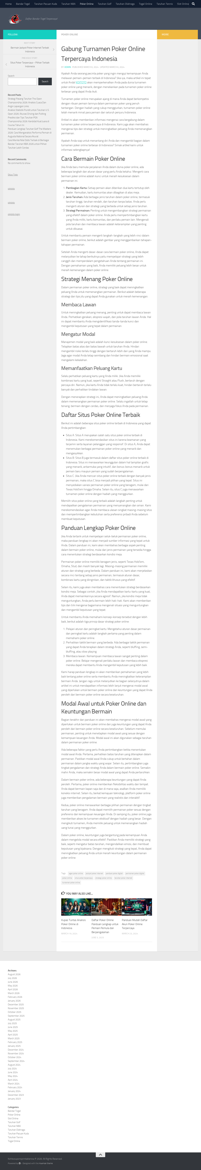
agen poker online (76, 873)
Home (8, 3)
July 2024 (12, 1068)
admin (67, 67)
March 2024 (13, 1083)
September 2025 (16, 1015)
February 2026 (15, 997)
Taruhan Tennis (165, 3)
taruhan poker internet (123, 878)
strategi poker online (103, 878)
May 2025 (13, 1030)
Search (11, 75)
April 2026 (13, 989)
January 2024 (14, 1091)
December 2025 (16, 1004)
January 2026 (14, 1000)
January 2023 (14, 1098)
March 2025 (13, 1038)
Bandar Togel (23, 3)
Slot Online (183, 3)
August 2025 (14, 1019)
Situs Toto (13, 174)
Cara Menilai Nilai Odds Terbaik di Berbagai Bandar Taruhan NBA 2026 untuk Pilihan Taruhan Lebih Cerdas (28, 144)
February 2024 (15, 1087)
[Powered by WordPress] (20, 1163)
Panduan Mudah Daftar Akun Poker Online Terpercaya (135, 924)
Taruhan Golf (104, 3)
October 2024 (14, 1057)
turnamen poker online (71, 882)
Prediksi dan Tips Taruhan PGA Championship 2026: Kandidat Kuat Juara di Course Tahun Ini (28, 121)
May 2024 (13, 1076)
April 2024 (13, 1079)
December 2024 (16, 1049)
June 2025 (13, 1027)
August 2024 (14, 1064)
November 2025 (16, 1008)
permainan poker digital (135, 873)
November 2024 (16, 1053)
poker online (67, 878)
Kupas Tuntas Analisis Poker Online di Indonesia (73, 924)
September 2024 (16, 1061)
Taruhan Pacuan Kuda (45, 3)
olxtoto (11, 188)
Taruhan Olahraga (125, 3)
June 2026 (13, 981)
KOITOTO (81, 82)
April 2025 (13, 1034)
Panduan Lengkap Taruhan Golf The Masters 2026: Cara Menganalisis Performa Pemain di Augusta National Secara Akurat (30, 132)
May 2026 (13, 985)
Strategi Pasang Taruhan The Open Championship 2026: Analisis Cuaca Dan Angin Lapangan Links (27, 102)
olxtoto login (14, 214)
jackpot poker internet (94, 873)
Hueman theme (46, 1163)
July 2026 (12, 978)
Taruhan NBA (68, 3)
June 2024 (13, 1072)
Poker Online (86, 3)
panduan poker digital (114, 873)
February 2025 (15, 1042)
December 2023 (16, 1095)
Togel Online (145, 3)
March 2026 (13, 993)
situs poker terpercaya (83, 878)
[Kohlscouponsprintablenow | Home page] (15, 19)
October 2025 (14, 1012)
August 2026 (14, 974)
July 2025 (12, 1023)
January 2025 (14, 1046)
